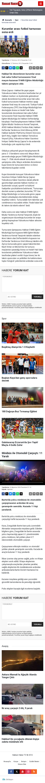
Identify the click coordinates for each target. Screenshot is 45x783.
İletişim (23, 762)
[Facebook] (3, 67)
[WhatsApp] (17, 67)
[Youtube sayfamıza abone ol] (22, 771)
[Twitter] (6, 67)
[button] (34, 67)
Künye (16, 762)
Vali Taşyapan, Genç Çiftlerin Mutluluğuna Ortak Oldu (26, 11)
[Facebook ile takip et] (11, 771)
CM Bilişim (9, 779)
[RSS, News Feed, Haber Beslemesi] (34, 771)
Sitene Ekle (22, 764)
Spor (17, 20)
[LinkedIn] (13, 67)
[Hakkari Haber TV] (12, 3)
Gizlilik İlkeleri (34, 762)
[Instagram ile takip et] (28, 771)
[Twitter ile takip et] (17, 771)
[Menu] (41, 3)
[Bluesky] (10, 67)
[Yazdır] (30, 67)
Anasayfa (8, 20)
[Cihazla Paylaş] (21, 67)
